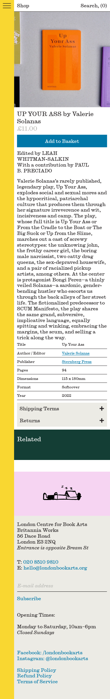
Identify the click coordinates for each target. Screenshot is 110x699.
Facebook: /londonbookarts (49, 652)
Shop (23, 5)
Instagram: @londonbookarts (52, 658)
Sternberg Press (77, 361)
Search (89, 5)
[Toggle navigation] (7, 6)
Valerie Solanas (75, 353)
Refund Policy (34, 675)
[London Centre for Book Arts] (62, 494)
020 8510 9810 (40, 562)
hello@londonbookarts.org (55, 567)
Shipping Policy (36, 670)
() (103, 5)
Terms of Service (37, 681)
